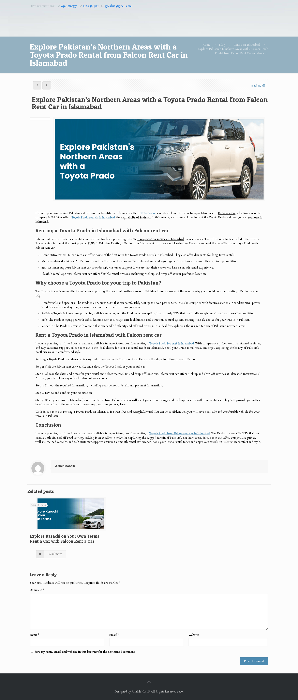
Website (194, 635)
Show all (259, 86)
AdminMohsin (65, 466)
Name (34, 635)
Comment (37, 590)
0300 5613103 (91, 6)
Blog (222, 45)
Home (206, 45)
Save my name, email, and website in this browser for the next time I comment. (85, 652)
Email (114, 635)
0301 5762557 (69, 6)
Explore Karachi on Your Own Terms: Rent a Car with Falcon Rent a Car (65, 539)
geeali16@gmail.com (118, 6)
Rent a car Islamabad (247, 45)
